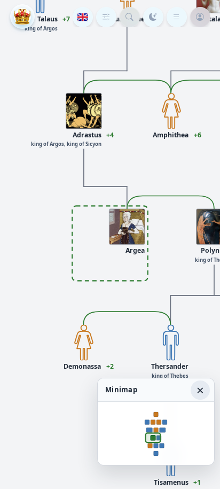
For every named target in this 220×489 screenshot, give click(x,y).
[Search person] (130, 17)
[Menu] (177, 17)
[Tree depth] (106, 17)
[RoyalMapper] (22, 16)
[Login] (200, 17)
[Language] (83, 17)
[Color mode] (153, 17)
